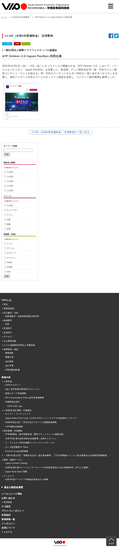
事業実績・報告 (11, 349)
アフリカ (10, 248)
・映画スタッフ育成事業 (14, 393)
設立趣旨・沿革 (11, 313)
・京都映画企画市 (11, 402)
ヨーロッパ (11, 258)
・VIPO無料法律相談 (13, 426)
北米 (9, 272)
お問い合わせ (8, 498)
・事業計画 (8, 357)
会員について (8, 527)
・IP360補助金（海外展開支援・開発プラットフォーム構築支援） (34, 434)
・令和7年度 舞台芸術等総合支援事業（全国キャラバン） (30, 438)
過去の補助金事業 (13, 487)
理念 (6, 304)
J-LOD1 (10, 172)
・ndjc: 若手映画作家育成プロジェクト (21, 389)
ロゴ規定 (6, 506)
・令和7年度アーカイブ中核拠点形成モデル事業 (25, 479)
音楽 (9, 229)
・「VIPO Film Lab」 (13, 406)
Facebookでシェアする (111, 35)
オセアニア (11, 253)
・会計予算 (8, 365)
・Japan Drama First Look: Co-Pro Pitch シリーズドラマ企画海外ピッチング (39, 418)
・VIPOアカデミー (12, 385)
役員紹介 (8, 328)
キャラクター (12, 210)
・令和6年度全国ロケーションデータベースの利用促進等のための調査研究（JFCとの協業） (46, 467)
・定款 (6, 324)
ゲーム (9, 215)
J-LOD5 (10, 190)
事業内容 (6, 377)
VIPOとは (6, 300)
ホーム (4, 17)
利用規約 (6, 515)
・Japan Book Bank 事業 (15, 471)
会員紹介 (8, 332)
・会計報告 (8, 361)
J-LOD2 (10, 177)
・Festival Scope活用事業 (15, 451)
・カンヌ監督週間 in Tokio (15, 447)
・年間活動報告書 (11, 370)
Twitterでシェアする (116, 35)
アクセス (8, 336)
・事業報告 (8, 353)
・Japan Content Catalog (15, 463)
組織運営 (8, 320)
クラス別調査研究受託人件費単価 (19, 345)
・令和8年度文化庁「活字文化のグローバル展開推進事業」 (31, 422)
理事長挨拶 (9, 308)
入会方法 (8, 532)
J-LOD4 (10, 186)
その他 (9, 205)
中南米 (9, 262)
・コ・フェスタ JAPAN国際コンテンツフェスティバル (29, 443)
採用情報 (8, 502)
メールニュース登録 (12, 493)
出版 (9, 219)
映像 (9, 224)
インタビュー (8, 523)
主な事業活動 (10, 341)
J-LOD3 (10, 181)
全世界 (9, 267)
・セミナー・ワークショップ (16, 414)
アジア (9, 244)
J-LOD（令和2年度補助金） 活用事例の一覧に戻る (60, 132)
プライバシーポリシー (13, 511)
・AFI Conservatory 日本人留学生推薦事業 (23, 397)
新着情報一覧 (8, 519)
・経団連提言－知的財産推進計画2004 (21, 316)
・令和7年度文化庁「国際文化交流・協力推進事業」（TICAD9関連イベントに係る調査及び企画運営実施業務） (56, 455)
